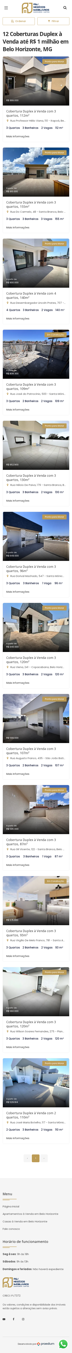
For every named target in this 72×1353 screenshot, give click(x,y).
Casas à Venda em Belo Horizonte (25, 1221)
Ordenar (20, 21)
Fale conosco (11, 1229)
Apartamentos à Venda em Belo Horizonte (30, 1214)
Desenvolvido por (27, 1343)
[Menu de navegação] (7, 8)
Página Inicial (11, 1206)
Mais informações (17, 136)
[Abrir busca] (65, 7)
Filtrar (55, 21)
